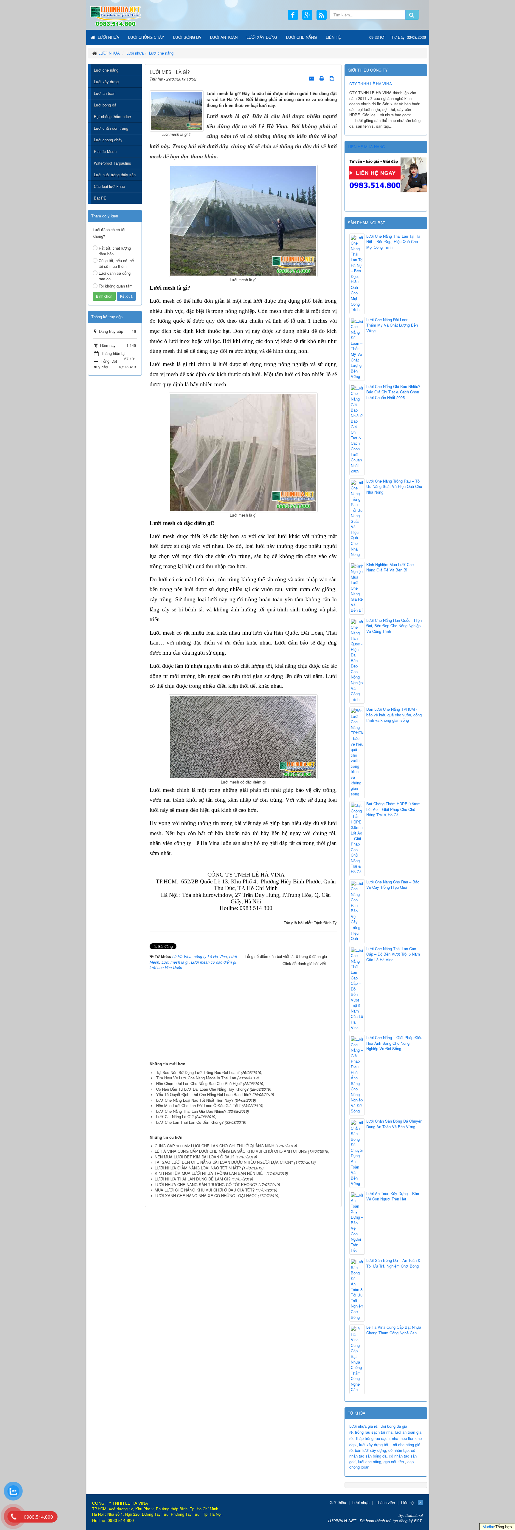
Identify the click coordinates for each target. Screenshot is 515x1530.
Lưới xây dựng (106, 81)
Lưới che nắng (106, 70)
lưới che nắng (369, 1461)
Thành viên (385, 1502)
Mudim (488, 1526)
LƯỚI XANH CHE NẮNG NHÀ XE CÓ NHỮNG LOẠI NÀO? (206, 1195)
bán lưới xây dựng (370, 1450)
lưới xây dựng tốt (373, 1444)
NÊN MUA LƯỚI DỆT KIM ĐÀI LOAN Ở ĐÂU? (194, 1157)
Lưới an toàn (104, 93)
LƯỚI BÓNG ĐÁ (187, 37)
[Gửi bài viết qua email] (312, 78)
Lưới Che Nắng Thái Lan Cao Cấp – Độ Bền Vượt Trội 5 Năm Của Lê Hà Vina (393, 954)
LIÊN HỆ (333, 37)
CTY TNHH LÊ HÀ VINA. (371, 83)
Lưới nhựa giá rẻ (363, 1426)
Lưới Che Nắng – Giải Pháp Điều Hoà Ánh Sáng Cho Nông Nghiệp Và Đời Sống (394, 1043)
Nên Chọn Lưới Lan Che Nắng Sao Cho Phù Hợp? (199, 1083)
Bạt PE (100, 198)
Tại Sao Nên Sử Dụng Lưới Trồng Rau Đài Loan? (198, 1072)
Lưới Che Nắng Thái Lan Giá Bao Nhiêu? (191, 1111)
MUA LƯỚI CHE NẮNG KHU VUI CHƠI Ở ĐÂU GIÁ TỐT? (205, 1190)
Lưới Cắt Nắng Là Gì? (175, 1116)
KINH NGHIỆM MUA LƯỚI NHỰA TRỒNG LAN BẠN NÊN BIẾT (210, 1173)
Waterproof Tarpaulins (112, 163)
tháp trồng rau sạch (373, 1438)
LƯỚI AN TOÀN (224, 37)
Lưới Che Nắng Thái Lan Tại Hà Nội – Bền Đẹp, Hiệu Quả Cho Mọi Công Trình (393, 242)
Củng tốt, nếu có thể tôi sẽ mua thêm (116, 263)
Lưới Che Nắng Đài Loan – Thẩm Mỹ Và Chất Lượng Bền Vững (392, 325)
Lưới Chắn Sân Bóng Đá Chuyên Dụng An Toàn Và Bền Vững (394, 1123)
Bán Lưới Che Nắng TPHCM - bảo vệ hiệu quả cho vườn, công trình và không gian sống (394, 715)
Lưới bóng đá (105, 105)
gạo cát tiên (394, 1461)
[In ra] (322, 78)
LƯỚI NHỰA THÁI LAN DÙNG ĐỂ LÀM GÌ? (192, 1179)
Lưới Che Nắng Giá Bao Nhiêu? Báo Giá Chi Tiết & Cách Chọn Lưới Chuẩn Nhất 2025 (393, 392)
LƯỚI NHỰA (108, 37)
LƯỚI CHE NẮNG (301, 37)
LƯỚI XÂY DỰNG (261, 37)
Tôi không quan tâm (116, 286)
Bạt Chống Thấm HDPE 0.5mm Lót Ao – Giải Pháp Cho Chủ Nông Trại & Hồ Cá (393, 809)
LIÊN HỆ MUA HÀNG (366, 146)
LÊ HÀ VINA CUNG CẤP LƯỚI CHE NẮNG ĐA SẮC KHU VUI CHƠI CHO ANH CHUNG (231, 1151)
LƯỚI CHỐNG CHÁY (146, 37)
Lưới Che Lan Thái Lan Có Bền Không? (190, 1122)
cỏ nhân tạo (398, 1450)
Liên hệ (407, 1502)
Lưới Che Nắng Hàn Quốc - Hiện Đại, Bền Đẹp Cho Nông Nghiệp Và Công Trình (394, 626)
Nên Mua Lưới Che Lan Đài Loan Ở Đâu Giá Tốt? (198, 1105)
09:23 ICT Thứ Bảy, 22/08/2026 (397, 37)
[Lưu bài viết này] (332, 78)
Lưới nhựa (361, 1502)
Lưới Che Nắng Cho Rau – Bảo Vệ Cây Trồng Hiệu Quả (392, 884)
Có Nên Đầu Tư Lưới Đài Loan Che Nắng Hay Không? (202, 1089)
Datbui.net (414, 1515)
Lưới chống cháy (108, 140)
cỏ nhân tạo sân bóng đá (382, 1453)
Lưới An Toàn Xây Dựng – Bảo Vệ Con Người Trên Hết (392, 1196)
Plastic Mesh (105, 151)
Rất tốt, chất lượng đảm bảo (115, 250)
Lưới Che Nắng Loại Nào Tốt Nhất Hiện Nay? (194, 1100)
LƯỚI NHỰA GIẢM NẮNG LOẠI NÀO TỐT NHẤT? (198, 1168)
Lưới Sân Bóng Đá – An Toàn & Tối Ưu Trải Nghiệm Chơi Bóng (393, 1263)
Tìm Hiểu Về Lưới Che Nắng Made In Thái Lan (196, 1078)
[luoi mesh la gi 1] (177, 110)
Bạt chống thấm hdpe (112, 116)
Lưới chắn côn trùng (111, 128)
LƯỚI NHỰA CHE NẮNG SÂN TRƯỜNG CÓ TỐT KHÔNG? (206, 1184)
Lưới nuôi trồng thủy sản (115, 174)
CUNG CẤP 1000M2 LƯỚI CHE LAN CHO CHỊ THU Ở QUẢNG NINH (214, 1146)
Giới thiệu (338, 1502)
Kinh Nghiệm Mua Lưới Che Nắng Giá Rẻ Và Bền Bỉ (390, 567)
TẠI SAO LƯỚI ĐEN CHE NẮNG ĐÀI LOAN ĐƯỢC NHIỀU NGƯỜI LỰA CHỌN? (224, 1162)
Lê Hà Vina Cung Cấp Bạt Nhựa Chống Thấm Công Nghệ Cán (393, 1330)
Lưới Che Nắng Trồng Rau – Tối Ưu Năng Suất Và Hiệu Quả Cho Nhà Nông (394, 486)
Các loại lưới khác (109, 186)
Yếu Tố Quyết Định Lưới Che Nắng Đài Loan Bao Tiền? (203, 1094)
